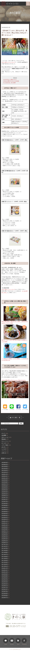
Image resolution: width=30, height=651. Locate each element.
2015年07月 (5, 597)
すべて (5, 433)
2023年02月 (5, 464)
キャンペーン (6, 441)
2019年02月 (5, 517)
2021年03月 (5, 468)
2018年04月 (5, 537)
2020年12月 (5, 474)
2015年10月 (5, 591)
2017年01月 (5, 566)
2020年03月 (5, 492)
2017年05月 (5, 558)
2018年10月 (5, 525)
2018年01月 (5, 542)
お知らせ (5, 453)
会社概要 (5, 435)
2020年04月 (5, 490)
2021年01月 (5, 472)
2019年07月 (5, 507)
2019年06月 (5, 509)
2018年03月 (5, 538)
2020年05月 (5, 488)
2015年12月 (5, 587)
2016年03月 (5, 582)
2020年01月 (5, 495)
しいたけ (5, 449)
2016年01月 (5, 585)
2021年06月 (5, 466)
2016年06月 (5, 578)
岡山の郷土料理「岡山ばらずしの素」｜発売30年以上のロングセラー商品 (15, 322)
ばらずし (5, 447)
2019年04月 (5, 513)
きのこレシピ (6, 437)
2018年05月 (5, 535)
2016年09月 (5, 574)
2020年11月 (5, 476)
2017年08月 (5, 552)
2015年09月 (5, 593)
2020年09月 (5, 480)
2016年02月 (5, 584)
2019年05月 (5, 511)
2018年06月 (5, 533)
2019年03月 (5, 515)
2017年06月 (5, 556)
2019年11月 (5, 499)
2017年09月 (5, 550)
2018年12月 (5, 521)
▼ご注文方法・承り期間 (9, 82)
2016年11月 (5, 570)
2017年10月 (5, 548)
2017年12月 (5, 544)
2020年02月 (5, 494)
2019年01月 (5, 519)
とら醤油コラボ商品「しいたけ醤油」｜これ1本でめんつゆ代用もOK (15, 359)
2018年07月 (5, 531)
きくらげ (5, 443)
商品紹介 (5, 439)
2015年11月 (5, 589)
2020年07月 (5, 484)
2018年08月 (5, 529)
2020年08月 (5, 482)
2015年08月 (5, 595)
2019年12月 (5, 497)
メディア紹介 (6, 445)
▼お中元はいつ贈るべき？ (10, 79)
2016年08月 (5, 576)
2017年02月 (5, 564)
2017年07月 (5, 554)
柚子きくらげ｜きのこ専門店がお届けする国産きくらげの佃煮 (14, 340)
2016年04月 (5, 580)
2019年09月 (5, 503)
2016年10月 (5, 572)
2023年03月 (5, 462)
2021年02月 (5, 470)
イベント (5, 451)
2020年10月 (5, 478)
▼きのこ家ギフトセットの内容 (11, 81)
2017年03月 (5, 562)
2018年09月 (5, 527)
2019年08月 (5, 505)
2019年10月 (5, 501)
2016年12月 (5, 568)
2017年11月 (5, 546)
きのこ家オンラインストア (8, 62)
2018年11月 (5, 523)
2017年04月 (5, 560)
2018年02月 (5, 540)
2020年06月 (5, 486)
